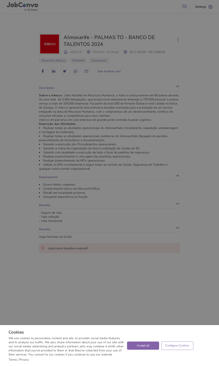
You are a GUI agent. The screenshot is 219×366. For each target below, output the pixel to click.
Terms (13, 360)
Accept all (143, 346)
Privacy (24, 360)
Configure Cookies (177, 346)
